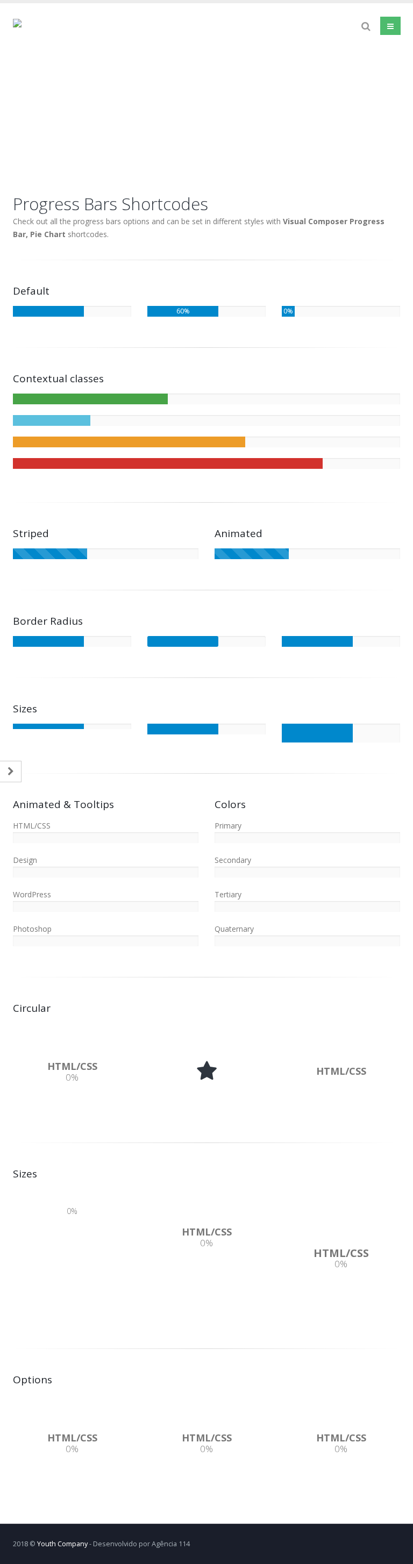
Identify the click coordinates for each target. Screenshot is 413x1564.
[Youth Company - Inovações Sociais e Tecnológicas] (85, 91)
